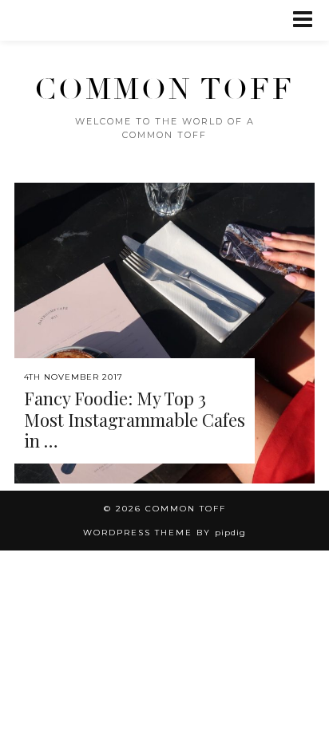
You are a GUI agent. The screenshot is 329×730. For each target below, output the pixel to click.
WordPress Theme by (164, 532)
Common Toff (164, 89)
